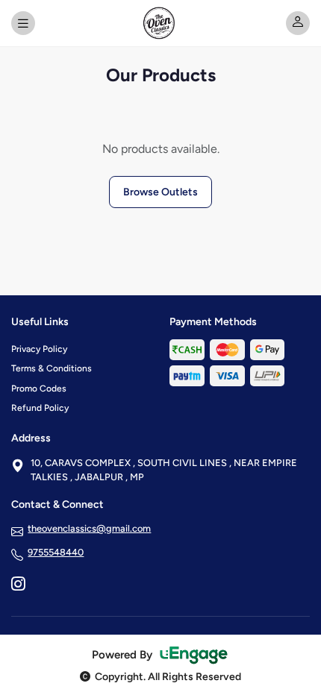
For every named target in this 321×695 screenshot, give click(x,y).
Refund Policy (40, 408)
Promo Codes (38, 388)
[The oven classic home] (160, 23)
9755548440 (56, 552)
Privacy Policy (39, 349)
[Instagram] (18, 585)
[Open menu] (23, 23)
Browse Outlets (160, 192)
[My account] (298, 23)
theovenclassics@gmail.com (89, 528)
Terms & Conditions (51, 368)
